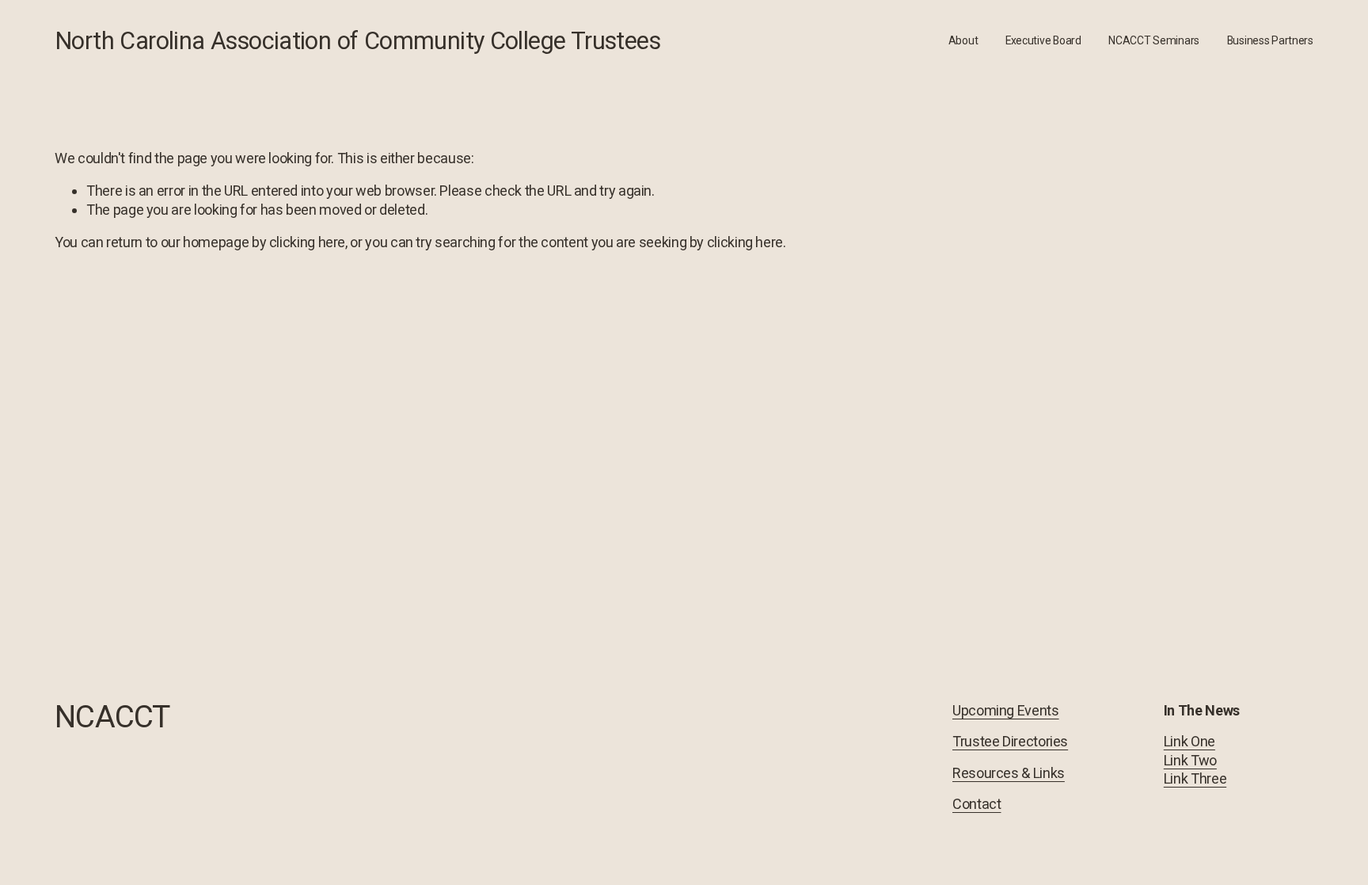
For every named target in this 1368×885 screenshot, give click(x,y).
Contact (976, 803)
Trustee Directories (1010, 741)
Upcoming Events (1005, 710)
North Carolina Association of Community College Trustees (357, 41)
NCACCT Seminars (1153, 40)
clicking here (307, 242)
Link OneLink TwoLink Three (1195, 760)
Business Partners (1270, 40)
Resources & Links (1008, 773)
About (963, 40)
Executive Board (1043, 40)
